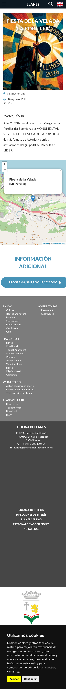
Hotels (9, 342)
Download (11, 411)
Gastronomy (12, 320)
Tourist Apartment (16, 349)
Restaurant (47, 310)
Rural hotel (12, 346)
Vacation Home (14, 364)
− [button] (5, 169)
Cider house (47, 313)
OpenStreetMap (58, 243)
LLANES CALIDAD (31, 519)
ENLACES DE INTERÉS (31, 509)
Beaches (10, 317)
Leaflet (46, 243)
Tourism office (13, 407)
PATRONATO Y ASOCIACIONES (31, 524)
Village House (13, 360)
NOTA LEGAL (31, 529)
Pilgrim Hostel (13, 371)
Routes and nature (16, 313)
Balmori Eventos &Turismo (20, 389)
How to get (12, 404)
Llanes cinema (13, 324)
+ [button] (5, 164)
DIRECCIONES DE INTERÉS (31, 514)
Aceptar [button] (14, 678)
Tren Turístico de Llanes (19, 393)
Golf (8, 331)
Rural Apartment (15, 353)
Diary (9, 414)
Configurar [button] (30, 678)
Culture (10, 310)
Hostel (9, 367)
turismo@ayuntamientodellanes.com (33, 447)
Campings (11, 374)
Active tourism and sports (20, 385)
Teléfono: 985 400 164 (33, 443)
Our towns (12, 328)
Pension (10, 356)
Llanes (33, 4)
